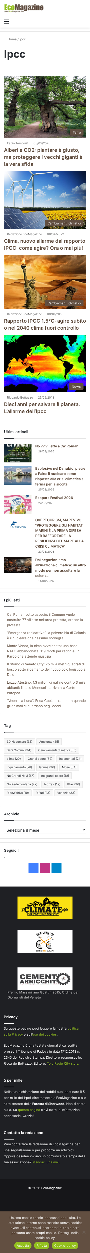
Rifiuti (43, 793)
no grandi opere (55, 776)
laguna (47, 767)
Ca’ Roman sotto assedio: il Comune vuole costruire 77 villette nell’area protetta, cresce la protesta (45, 619)
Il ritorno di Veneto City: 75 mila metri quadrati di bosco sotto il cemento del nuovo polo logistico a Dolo (46, 669)
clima (14, 759)
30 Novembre (19, 741)
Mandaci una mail (45, 1162)
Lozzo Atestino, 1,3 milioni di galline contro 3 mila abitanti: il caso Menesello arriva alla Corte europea (46, 687)
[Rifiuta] (83, 1232)
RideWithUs (18, 793)
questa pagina (29, 1110)
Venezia (66, 793)
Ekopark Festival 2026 (54, 497)
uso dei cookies (44, 1034)
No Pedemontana (22, 784)
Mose (69, 767)
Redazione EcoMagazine (24, 234)
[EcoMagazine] (24, 8)
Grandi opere (40, 759)
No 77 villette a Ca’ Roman (56, 446)
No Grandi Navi (20, 776)
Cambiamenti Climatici (57, 750)
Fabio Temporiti (17, 143)
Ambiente (49, 741)
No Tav (52, 784)
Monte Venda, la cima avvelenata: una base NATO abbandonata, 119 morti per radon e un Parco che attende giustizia (43, 651)
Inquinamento (19, 767)
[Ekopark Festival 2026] (18, 504)
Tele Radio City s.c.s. (63, 1063)
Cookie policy (65, 1245)
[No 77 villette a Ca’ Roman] (18, 453)
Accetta (23, 1245)
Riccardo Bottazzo (20, 397)
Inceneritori (70, 759)
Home (11, 39)
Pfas (73, 784)
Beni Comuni (19, 750)
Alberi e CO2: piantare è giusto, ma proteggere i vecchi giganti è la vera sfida (43, 157)
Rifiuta (41, 1245)
